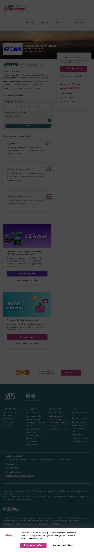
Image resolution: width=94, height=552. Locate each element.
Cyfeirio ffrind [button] (27, 337)
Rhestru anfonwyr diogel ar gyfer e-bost (80, 428)
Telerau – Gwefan (80, 418)
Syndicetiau (31, 441)
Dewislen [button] (62, 22)
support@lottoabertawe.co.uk (20, 475)
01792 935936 (12, 467)
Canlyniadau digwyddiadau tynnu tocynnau (35, 435)
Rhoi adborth (71, 372)
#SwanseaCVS (32, 400)
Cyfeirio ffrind (32, 444)
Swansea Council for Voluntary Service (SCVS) (57, 518)
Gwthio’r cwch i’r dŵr (58, 429)
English (29, 22)
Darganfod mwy (14, 180)
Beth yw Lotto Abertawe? (9, 414)
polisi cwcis (39, 538)
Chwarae (44, 22)
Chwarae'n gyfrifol (80, 441)
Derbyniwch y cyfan (33, 545)
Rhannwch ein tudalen (73, 76)
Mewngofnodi (81, 22)
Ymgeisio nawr (55, 412)
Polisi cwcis (8, 425)
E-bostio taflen (56, 419)
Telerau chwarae (79, 422)
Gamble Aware (24, 499)
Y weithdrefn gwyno (81, 438)
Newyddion (8, 418)
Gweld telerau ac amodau (27, 280)
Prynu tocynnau (74, 68)
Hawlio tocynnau (33, 419)
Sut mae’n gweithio (34, 429)
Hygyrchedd (77, 434)
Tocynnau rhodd (33, 416)
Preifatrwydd (8, 422)
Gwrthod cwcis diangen (63, 545)
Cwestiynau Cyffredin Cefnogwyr (35, 424)
